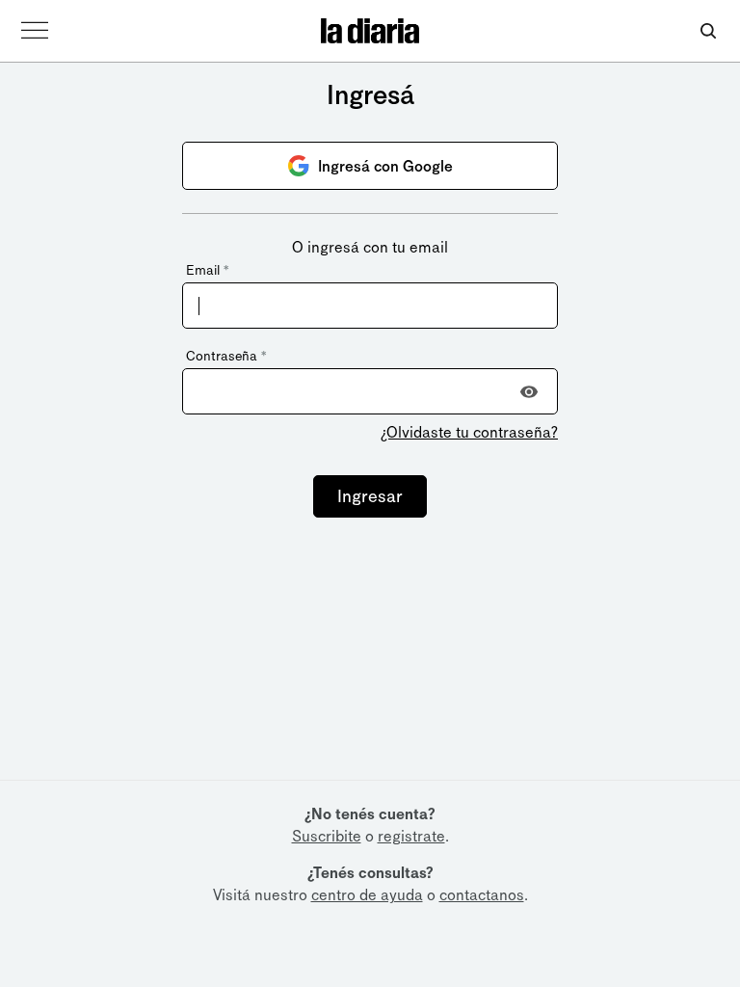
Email (207, 270)
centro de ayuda (367, 895)
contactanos (481, 895)
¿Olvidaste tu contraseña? (469, 432)
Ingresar (370, 496)
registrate (411, 836)
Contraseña (226, 356)
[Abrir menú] (34, 30)
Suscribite (326, 836)
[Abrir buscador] (708, 31)
